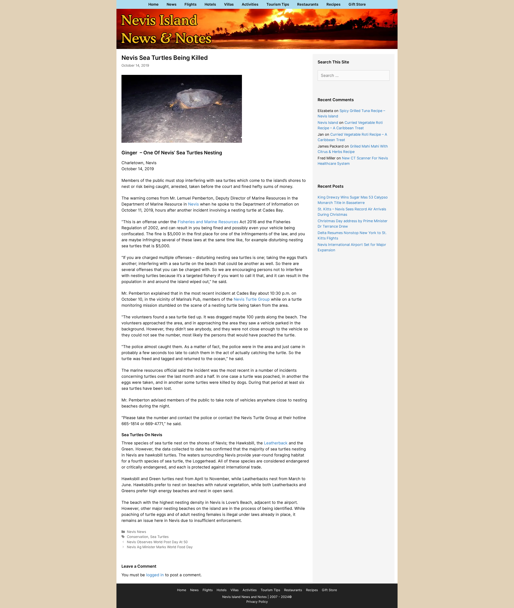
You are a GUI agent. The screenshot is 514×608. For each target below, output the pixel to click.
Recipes (333, 4)
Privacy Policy (257, 602)
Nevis (193, 204)
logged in (155, 574)
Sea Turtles (159, 537)
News (171, 4)
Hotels (210, 4)
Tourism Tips (277, 4)
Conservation (137, 537)
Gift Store (357, 4)
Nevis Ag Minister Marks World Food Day (160, 547)
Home (153, 4)
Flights (191, 4)
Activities (250, 4)
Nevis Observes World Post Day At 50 (157, 542)
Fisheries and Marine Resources (208, 221)
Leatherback (276, 443)
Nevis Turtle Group (252, 299)
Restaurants (307, 4)
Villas (229, 4)
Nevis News (136, 532)
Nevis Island (328, 122)
